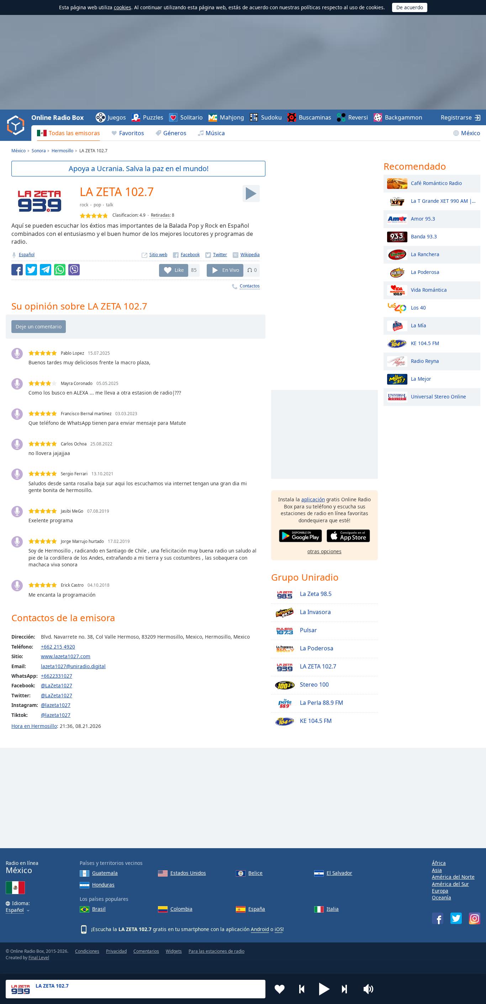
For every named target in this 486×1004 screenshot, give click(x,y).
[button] (324, 989)
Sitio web (158, 255)
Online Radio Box (57, 117)
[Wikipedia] (246, 255)
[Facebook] (186, 255)
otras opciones (324, 551)
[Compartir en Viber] (74, 269)
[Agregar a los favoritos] (279, 989)
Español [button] (15, 910)
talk (109, 205)
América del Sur (450, 884)
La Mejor (421, 378)
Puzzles (153, 117)
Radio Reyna (425, 360)
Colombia (181, 908)
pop (97, 205)
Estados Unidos (188, 873)
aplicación (313, 499)
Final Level (38, 958)
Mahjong (232, 117)
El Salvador (339, 873)
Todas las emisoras (74, 133)
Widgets (174, 951)
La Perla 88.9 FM (321, 703)
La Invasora (315, 612)
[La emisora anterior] (302, 989)
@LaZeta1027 (56, 685)
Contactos (250, 286)
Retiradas (160, 215)
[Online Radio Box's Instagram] (474, 918)
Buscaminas (315, 117)
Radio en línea (22, 867)
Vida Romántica (429, 289)
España (256, 908)
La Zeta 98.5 (315, 594)
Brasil (99, 908)
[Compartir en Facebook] (17, 269)
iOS (278, 929)
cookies (122, 7)
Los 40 (418, 307)
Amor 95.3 (423, 218)
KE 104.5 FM (315, 721)
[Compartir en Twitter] (31, 269)
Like (179, 269)
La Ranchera (425, 253)
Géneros (174, 133)
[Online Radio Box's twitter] (456, 918)
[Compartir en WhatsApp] (59, 269)
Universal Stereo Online (438, 396)
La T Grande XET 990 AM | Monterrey (444, 200)
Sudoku (271, 117)
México (470, 133)
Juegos (117, 117)
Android (260, 929)
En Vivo (230, 269)
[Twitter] (216, 255)
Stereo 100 (314, 685)
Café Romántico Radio (436, 182)
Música (215, 133)
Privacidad (116, 951)
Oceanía (441, 897)
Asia (437, 870)
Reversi (358, 117)
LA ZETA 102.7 (317, 667)
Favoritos (131, 133)
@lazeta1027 (55, 705)
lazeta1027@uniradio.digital (73, 666)
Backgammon (403, 117)
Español (27, 255)
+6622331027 (56, 675)
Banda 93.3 (424, 236)
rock (84, 205)
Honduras (103, 884)
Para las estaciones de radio (216, 951)
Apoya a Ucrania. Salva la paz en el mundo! (138, 168)
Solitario (191, 117)
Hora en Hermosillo (34, 726)
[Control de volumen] (369, 989)
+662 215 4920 (58, 646)
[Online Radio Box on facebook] (437, 918)
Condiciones (87, 951)
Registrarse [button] (456, 117)
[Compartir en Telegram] (45, 269)
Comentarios (146, 951)
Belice (255, 873)
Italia (333, 908)
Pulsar (308, 630)
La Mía (418, 325)
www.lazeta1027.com (65, 656)
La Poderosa (316, 648)
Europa (440, 890)
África (439, 863)
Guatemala (105, 873)
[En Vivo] (251, 193)
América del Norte (453, 876)
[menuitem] (68, 133)
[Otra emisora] (346, 989)
